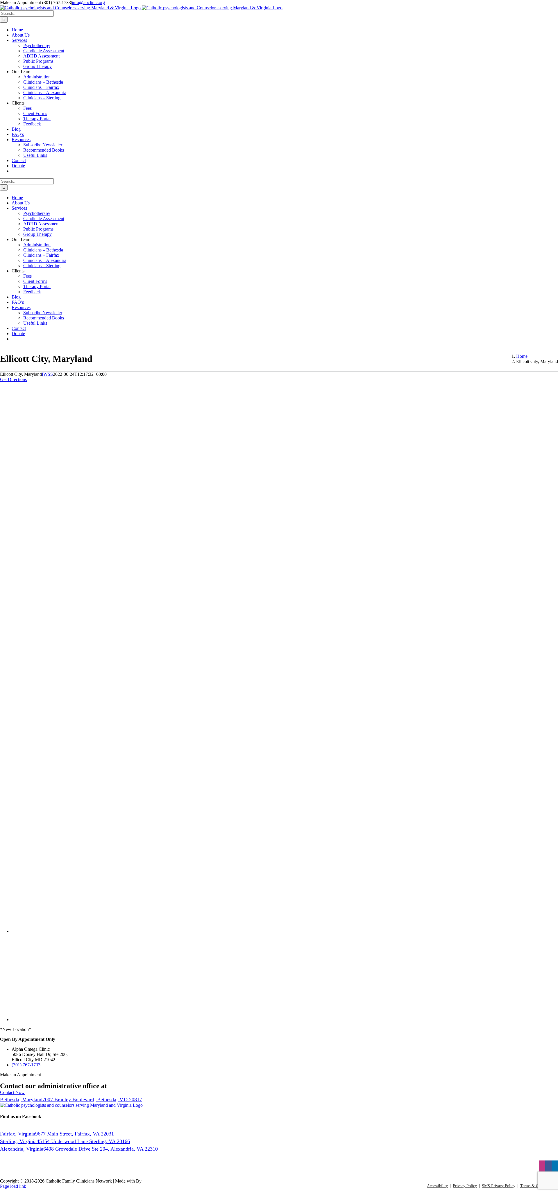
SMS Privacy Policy (498, 1186)
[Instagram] (542, 1166)
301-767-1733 (128, 1086)
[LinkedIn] (555, 1166)
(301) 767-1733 (26, 1064)
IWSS (47, 374)
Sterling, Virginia (65, 1141)
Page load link (13, 1186)
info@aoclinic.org (88, 2)
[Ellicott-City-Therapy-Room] (160, 838)
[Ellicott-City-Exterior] (160, 608)
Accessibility (437, 1186)
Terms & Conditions (537, 1186)
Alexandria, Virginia (79, 1149)
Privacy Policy (465, 1186)
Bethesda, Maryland (71, 1099)
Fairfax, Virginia (57, 1134)
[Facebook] (548, 1166)
